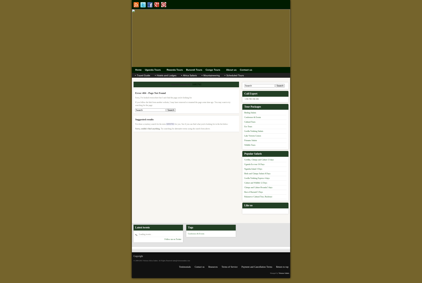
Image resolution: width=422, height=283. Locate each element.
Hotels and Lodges (166, 75)
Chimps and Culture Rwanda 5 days (258, 187)
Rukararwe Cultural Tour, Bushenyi (258, 197)
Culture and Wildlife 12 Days (255, 183)
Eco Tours (248, 126)
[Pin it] (163, 4)
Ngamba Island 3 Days (253, 169)
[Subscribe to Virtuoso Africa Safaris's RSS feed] (136, 4)
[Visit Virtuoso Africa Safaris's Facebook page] (150, 4)
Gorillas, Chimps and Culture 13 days (259, 160)
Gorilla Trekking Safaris (253, 131)
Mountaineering (211, 75)
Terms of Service (230, 267)
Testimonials (185, 267)
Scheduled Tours (235, 75)
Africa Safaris (190, 75)
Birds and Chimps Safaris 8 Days (257, 173)
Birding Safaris (250, 113)
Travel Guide (143, 75)
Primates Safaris (250, 140)
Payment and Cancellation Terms (256, 267)
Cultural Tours (250, 122)
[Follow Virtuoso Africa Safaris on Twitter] (143, 4)
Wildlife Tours (250, 145)
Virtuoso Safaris (284, 273)
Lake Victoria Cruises (252, 136)
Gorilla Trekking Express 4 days (257, 178)
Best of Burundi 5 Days (253, 192)
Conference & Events (252, 117)
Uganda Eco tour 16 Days (254, 164)
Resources (213, 267)
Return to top (282, 267)
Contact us (199, 267)
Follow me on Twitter (173, 239)
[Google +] (157, 4)
